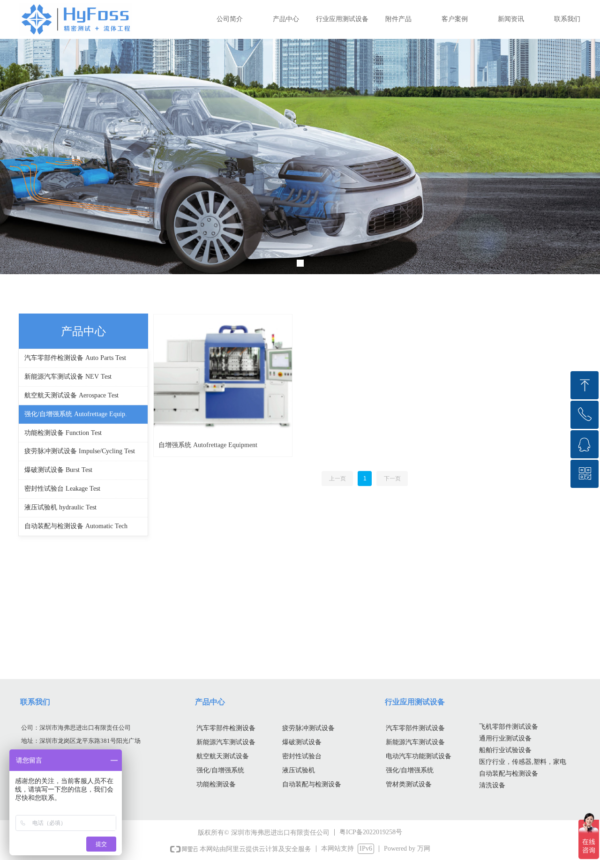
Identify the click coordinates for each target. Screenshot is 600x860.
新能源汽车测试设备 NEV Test (68, 376)
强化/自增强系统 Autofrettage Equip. (75, 414)
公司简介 (230, 18)
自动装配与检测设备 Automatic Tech (76, 526)
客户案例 (455, 18)
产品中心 (286, 18)
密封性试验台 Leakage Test (62, 488)
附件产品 (398, 18)
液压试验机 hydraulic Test (60, 507)
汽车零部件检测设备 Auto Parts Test (75, 357)
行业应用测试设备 (342, 18)
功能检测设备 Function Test (63, 432)
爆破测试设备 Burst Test (58, 469)
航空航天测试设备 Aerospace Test (71, 395)
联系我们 (567, 18)
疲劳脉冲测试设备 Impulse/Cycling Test (79, 451)
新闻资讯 (511, 18)
